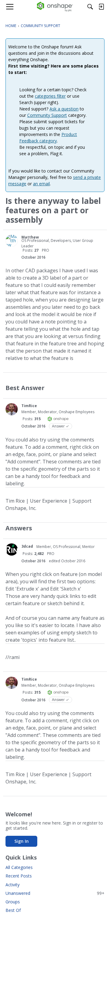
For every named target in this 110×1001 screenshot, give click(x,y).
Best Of (13, 910)
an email (41, 184)
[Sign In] (101, 6)
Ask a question (64, 109)
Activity (13, 885)
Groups (13, 902)
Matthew (30, 237)
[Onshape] (55, 6)
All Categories (19, 867)
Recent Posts (19, 876)
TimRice (29, 405)
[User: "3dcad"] (12, 549)
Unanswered (55, 893)
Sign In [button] (21, 841)
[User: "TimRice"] (12, 409)
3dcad (27, 546)
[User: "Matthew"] (12, 241)
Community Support (47, 115)
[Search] (90, 6)
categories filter (50, 96)
